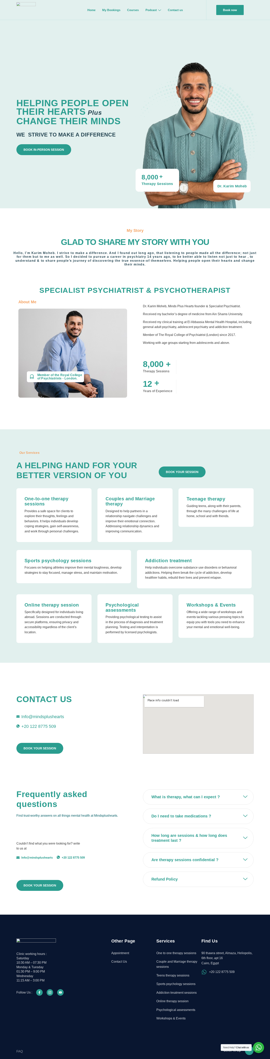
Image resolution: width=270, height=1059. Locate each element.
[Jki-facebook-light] (39, 992)
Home (91, 10)
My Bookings (111, 10)
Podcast (151, 10)
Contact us (175, 10)
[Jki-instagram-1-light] (50, 992)
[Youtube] (60, 992)
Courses (133, 10)
